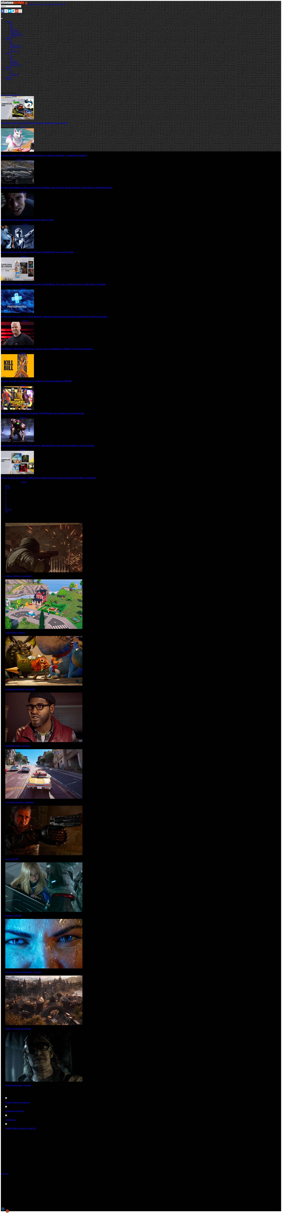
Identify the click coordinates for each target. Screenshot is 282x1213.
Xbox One (13, 29)
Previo (7, 488)
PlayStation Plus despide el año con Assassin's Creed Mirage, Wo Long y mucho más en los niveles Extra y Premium (53, 284)
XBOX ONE (14, 45)
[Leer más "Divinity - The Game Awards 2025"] (43, 1024)
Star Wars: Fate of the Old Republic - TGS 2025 (23, 972)
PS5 (11, 27)
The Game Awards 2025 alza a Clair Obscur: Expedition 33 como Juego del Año (37, 252)
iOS (11, 73)
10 (6, 507)
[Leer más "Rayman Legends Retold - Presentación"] (43, 685)
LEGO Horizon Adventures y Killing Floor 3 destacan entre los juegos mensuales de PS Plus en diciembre (48, 478)
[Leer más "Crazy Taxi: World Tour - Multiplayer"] (43, 798)
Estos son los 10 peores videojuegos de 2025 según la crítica (27, 220)
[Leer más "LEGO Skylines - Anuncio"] (43, 628)
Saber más (4, 1174)
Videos (7, 53)
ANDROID (14, 75)
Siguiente (8, 509)
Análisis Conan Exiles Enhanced (17, 1102)
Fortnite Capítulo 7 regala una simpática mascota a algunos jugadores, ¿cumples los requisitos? (44, 155)
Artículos (8, 67)
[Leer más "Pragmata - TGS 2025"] (43, 911)
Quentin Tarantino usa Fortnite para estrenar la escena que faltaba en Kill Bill (36, 381)
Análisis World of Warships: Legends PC (20, 1128)
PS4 (11, 26)
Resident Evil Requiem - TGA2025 (18, 1085)
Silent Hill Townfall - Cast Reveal (17, 746)
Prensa (7, 77)
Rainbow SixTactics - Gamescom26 (18, 576)
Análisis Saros (10, 1120)
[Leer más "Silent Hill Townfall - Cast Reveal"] (43, 741)
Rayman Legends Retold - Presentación (20, 689)
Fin (6, 511)
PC (11, 24)
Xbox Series (14, 31)
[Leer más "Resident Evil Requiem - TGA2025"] (43, 1081)
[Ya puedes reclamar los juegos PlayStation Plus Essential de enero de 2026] (17, 119)
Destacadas (9, 37)
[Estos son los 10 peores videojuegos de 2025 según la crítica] (17, 215)
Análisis (8, 39)
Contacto (8, 79)
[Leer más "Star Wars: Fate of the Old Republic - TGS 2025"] (43, 968)
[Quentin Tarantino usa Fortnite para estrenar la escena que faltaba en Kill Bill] (17, 377)
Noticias (8, 22)
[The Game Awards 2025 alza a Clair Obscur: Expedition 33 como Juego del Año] (17, 248)
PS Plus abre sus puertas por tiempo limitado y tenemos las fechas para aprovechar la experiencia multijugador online (54, 316)
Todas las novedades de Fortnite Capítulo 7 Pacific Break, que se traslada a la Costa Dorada (42, 413)
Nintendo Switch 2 (16, 35)
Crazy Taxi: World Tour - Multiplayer (19, 802)
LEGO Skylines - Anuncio (15, 633)
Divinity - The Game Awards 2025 (18, 1029)
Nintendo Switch (15, 33)
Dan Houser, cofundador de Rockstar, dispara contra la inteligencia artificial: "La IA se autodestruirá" (47, 349)
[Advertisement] (41, 87)
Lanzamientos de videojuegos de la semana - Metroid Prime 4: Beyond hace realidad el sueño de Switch (47, 445)
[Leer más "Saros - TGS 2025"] (43, 855)
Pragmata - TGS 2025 (13, 915)
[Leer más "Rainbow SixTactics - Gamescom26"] (43, 572)
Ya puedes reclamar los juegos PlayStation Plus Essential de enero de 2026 (34, 123)
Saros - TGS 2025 (11, 859)
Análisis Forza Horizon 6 (14, 1111)
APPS (7, 69)
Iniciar (7, 486)
